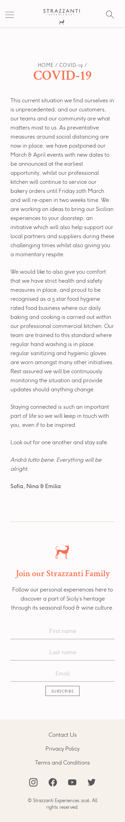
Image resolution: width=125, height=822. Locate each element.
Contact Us (63, 735)
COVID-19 (71, 65)
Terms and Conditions (62, 763)
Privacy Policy (62, 749)
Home (46, 65)
